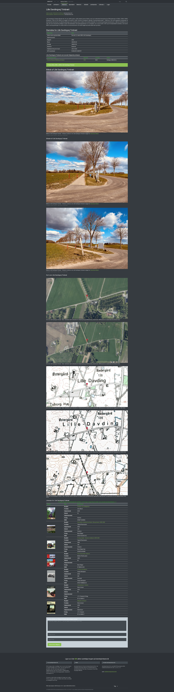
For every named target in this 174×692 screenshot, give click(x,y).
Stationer (64, 4)
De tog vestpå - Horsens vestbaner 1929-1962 (88, 538)
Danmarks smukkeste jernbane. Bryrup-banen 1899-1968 (91, 522)
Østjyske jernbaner (81, 600)
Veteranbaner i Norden (82, 585)
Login (108, 4)
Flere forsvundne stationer (83, 553)
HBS (85, 60)
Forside (49, 4)
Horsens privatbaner (82, 569)
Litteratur (101, 4)
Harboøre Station (64, 1)
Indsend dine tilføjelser (54, 644)
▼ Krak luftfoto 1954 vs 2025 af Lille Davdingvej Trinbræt (60, 64)
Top (115, 686)
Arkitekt (86, 4)
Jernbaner (56, 4)
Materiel (79, 4)
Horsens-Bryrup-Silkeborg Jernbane (55, 60)
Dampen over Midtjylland (83, 506)
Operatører (72, 4)
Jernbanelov (93, 4)
